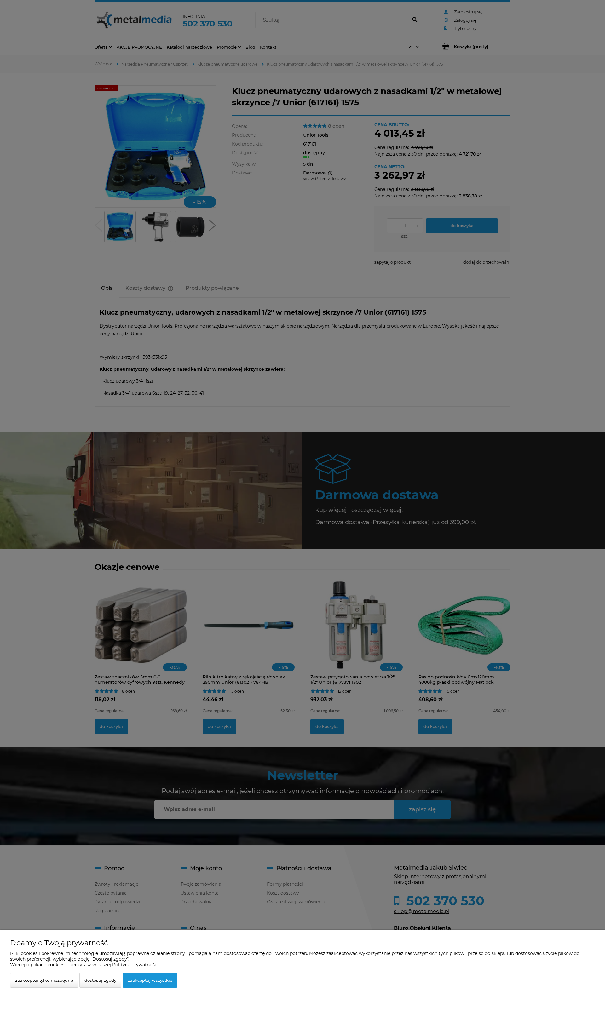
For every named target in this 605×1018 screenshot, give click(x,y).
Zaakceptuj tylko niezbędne (44, 980)
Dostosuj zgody (100, 980)
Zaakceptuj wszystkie (150, 980)
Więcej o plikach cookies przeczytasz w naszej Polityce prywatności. (84, 965)
